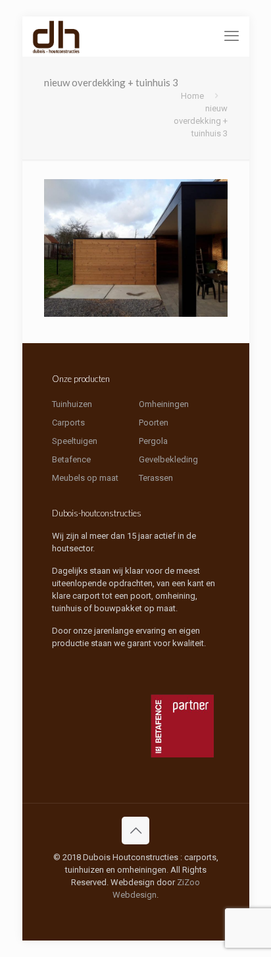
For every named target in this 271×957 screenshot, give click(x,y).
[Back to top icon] (135, 830)
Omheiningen (164, 404)
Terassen (156, 478)
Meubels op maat (85, 478)
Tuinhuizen (72, 404)
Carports (68, 422)
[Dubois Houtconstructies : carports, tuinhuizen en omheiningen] (56, 36)
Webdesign (134, 895)
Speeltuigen (74, 441)
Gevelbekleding (168, 459)
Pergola (153, 441)
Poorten (153, 422)
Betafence (71, 459)
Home (192, 96)
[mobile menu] (231, 36)
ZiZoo (188, 882)
